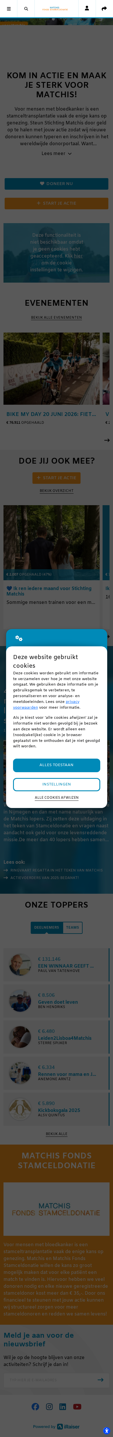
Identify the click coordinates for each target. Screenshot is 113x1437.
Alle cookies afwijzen (57, 798)
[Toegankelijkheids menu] (106, 1430)
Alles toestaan (56, 765)
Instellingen (56, 784)
